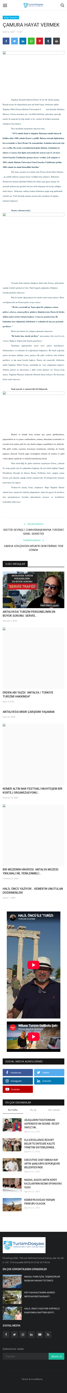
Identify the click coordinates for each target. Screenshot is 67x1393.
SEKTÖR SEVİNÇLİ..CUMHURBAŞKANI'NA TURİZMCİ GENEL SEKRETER (33, 531)
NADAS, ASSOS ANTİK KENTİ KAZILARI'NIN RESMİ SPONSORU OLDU (43, 1183)
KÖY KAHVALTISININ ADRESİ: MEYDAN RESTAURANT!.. (39, 1294)
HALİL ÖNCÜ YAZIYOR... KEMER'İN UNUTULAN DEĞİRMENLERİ (33, 890)
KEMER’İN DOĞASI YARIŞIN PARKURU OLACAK (39, 1201)
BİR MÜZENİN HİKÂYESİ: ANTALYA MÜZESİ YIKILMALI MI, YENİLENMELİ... (30, 871)
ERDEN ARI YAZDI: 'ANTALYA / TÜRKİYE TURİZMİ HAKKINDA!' (28, 694)
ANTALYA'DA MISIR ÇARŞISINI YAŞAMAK (29, 712)
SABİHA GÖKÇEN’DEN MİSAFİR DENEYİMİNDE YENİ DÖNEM (33, 548)
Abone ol (56, 1356)
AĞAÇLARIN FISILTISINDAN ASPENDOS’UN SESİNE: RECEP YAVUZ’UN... (41, 1124)
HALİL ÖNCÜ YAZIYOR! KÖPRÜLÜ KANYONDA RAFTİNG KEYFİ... (42, 1310)
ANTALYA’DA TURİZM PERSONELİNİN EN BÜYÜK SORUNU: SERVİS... (29, 613)
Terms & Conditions (32, 1379)
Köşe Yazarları (11, 17)
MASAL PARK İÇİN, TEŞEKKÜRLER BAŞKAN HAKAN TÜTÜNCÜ (42, 1278)
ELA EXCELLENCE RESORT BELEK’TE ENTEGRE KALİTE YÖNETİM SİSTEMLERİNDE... (40, 1144)
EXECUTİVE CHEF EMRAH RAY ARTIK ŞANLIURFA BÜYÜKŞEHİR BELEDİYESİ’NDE (42, 1163)
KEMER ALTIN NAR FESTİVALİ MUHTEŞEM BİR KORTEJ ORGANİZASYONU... (32, 790)
